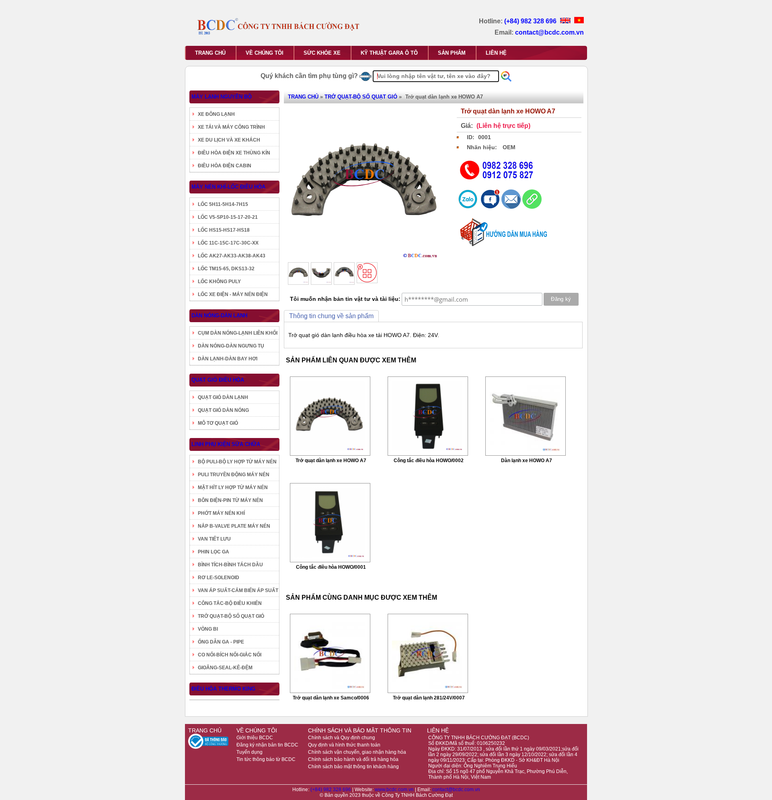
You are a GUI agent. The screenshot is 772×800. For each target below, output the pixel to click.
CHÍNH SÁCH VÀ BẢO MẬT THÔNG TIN (359, 730)
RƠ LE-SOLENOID (218, 577)
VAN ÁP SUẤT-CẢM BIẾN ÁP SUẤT (238, 590)
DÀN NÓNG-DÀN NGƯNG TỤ (231, 346)
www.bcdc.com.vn (395, 789)
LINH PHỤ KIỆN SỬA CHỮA (225, 444)
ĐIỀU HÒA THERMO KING (223, 689)
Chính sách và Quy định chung (341, 737)
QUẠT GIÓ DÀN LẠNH (223, 397)
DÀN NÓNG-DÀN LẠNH (219, 316)
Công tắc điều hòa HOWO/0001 (331, 567)
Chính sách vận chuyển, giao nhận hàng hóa (357, 752)
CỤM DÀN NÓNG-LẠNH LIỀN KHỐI (237, 333)
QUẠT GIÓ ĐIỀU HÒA (217, 380)
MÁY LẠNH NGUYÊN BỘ (221, 97)
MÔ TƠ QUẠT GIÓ (218, 423)
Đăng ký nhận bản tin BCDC (267, 745)
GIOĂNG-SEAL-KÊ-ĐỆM (225, 667)
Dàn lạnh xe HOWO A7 (526, 460)
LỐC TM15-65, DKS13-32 (226, 268)
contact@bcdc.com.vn (549, 32)
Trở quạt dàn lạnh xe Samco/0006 (331, 698)
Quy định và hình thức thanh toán (344, 745)
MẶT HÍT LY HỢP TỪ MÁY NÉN (233, 487)
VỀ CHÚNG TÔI (264, 53)
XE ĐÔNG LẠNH (216, 114)
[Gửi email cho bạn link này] (511, 207)
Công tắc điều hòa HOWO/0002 (429, 460)
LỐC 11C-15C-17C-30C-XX (228, 243)
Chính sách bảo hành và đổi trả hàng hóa (353, 759)
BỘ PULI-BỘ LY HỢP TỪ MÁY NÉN (237, 462)
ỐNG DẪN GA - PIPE (221, 642)
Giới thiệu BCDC (254, 737)
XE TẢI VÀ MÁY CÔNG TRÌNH (231, 127)
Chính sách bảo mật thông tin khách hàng (353, 766)
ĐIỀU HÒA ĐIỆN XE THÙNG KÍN (234, 153)
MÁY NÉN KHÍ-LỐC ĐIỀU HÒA (228, 187)
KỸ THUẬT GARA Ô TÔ (389, 53)
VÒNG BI (208, 629)
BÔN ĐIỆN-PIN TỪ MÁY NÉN (230, 500)
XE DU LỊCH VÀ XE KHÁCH (229, 140)
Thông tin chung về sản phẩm (331, 316)
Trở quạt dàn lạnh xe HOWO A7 (331, 460)
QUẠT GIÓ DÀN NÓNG (223, 410)
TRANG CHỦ (210, 53)
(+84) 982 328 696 (531, 21)
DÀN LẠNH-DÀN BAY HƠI (227, 359)
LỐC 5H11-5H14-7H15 (223, 204)
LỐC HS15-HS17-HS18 (224, 230)
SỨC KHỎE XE (322, 53)
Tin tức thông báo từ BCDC (266, 759)
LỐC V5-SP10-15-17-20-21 (228, 217)
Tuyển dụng (249, 752)
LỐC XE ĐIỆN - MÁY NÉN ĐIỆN (233, 294)
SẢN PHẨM (452, 53)
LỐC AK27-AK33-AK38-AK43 (231, 256)
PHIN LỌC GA (213, 552)
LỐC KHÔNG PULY (219, 281)
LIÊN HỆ (496, 53)
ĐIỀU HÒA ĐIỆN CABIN (224, 166)
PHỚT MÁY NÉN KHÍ (221, 513)
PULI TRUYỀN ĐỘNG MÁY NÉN (233, 474)
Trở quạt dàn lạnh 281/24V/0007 (429, 698)
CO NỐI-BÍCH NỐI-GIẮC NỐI (229, 655)
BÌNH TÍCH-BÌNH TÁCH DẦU (230, 565)
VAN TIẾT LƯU (214, 539)
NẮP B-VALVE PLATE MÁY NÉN (234, 526)
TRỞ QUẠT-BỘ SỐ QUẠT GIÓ (231, 616)
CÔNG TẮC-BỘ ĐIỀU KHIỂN (230, 603)
